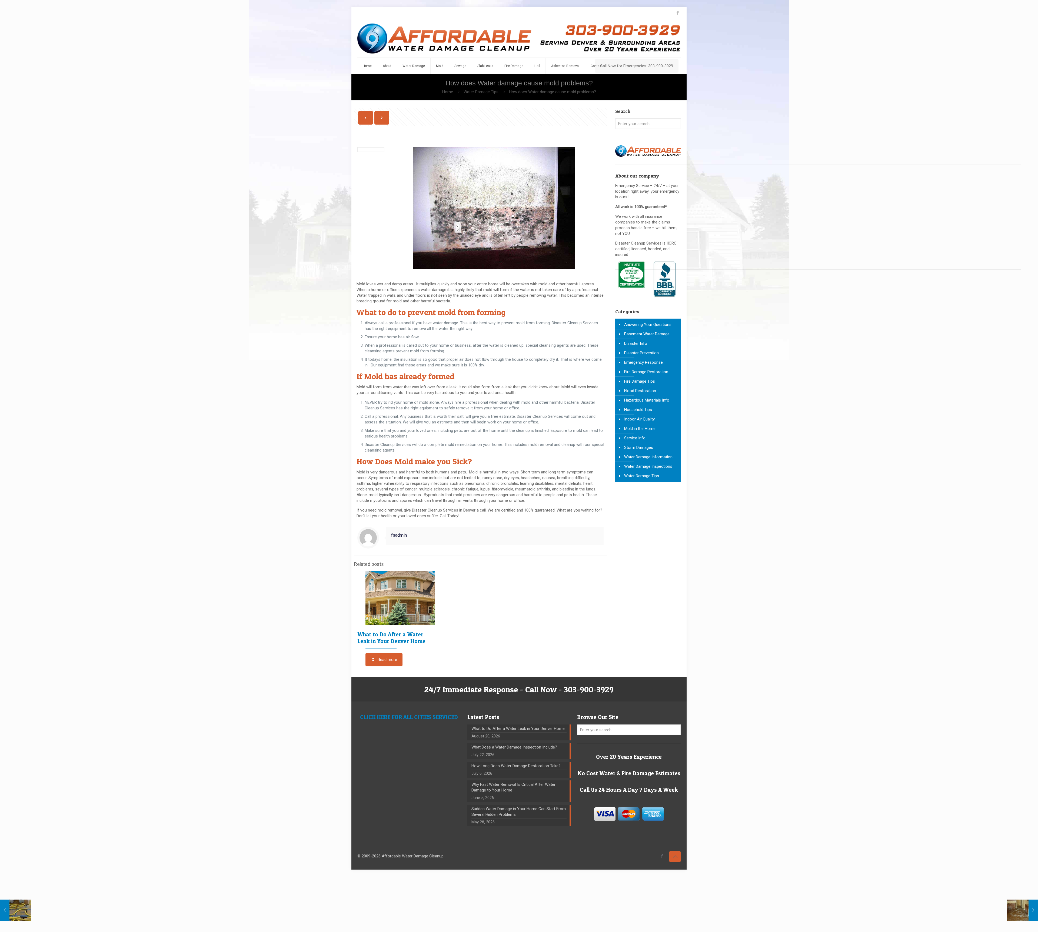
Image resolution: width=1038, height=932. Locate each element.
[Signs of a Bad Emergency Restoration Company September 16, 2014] (1022, 910)
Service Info (635, 438)
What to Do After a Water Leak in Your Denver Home (391, 637)
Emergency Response (643, 362)
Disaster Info (635, 343)
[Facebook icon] (678, 13)
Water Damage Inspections (648, 466)
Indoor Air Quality (639, 419)
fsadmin (399, 535)
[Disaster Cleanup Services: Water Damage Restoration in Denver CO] (519, 38)
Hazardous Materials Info (646, 400)
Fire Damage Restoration (646, 371)
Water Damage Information (648, 457)
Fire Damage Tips (639, 381)
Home (447, 91)
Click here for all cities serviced (409, 717)
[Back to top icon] (675, 856)
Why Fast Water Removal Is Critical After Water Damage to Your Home (513, 787)
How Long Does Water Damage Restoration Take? (516, 765)
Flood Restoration (640, 390)
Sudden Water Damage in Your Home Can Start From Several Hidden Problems (518, 811)
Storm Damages (638, 447)
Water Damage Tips (481, 91)
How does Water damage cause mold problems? (552, 91)
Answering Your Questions (647, 324)
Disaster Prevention (641, 352)
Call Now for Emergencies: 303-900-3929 (636, 66)
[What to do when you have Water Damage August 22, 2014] (15, 910)
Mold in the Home (640, 428)
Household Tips (638, 409)
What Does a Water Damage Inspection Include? (514, 747)
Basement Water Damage (647, 334)
